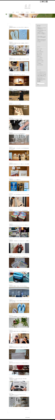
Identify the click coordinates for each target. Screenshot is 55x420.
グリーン (41, 80)
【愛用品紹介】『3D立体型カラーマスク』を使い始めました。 (18, 89)
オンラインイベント (41, 76)
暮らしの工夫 (39, 53)
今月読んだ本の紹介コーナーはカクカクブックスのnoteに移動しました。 (41, 37)
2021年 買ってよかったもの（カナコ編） (15, 104)
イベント (38, 50)
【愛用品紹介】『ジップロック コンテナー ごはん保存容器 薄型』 (18, 210)
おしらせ (40, 74)
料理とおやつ (39, 54)
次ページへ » (26, 409)
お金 (43, 75)
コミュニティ (43, 73)
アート (45, 76)
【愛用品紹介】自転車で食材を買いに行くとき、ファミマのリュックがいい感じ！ (41, 40)
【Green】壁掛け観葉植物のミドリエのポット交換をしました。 (18, 316)
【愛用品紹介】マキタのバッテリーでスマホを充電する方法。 (18, 271)
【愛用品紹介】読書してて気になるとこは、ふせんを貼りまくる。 (18, 256)
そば (40, 73)
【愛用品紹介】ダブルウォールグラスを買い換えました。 (17, 133)
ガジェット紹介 (39, 57)
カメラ (42, 74)
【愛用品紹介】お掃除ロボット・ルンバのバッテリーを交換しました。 (41, 33)
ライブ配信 (38, 63)
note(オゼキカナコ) (39, 60)
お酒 (39, 80)
